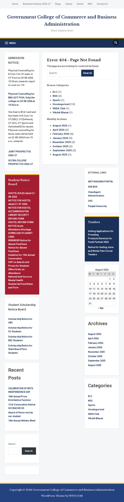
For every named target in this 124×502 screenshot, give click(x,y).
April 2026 (59, 129)
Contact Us (102, 4)
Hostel (80, 4)
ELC (55, 91)
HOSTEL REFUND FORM (20, 222)
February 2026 (61, 133)
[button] (10, 43)
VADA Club (59, 108)
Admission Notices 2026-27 (37, 4)
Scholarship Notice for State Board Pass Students (20, 349)
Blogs (58, 4)
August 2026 (60, 125)
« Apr (101, 308)
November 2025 (62, 142)
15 (109, 289)
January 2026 (60, 138)
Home (15, 4)
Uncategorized (61, 104)
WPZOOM (76, 495)
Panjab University (97, 206)
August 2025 (60, 154)
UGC (90, 201)
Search (12, 444)
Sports (56, 100)
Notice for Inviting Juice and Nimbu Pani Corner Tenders (101, 251)
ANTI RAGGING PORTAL (100, 181)
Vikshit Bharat (60, 112)
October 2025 (60, 146)
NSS (90, 4)
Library (68, 4)
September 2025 (62, 150)
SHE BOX (92, 186)
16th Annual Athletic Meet (21, 420)
